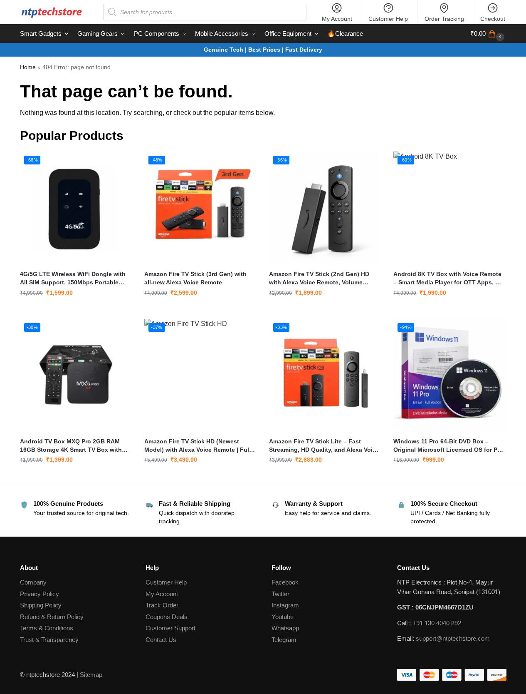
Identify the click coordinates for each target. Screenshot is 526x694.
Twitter (280, 593)
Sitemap (91, 674)
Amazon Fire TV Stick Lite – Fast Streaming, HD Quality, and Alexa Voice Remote (324, 446)
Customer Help (388, 18)
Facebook (285, 582)
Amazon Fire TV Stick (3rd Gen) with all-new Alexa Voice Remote (195, 278)
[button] (488, 34)
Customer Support (170, 628)
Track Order (162, 605)
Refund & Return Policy (52, 616)
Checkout (492, 18)
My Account (337, 18)
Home (28, 67)
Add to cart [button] (75, 310)
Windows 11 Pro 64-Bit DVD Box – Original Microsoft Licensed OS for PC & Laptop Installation (447, 446)
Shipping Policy (41, 605)
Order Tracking (444, 18)
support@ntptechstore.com (453, 638)
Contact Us (161, 639)
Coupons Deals (167, 616)
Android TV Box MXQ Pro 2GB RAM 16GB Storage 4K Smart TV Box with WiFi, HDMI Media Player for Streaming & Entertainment (74, 446)
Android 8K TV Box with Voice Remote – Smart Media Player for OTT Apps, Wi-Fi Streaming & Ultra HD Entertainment (448, 278)
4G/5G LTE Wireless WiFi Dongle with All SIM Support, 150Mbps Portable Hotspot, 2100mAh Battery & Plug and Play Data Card (73, 278)
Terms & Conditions (46, 628)
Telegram (284, 639)
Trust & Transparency (49, 639)
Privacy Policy (39, 593)
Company (33, 582)
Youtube (283, 616)
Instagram (285, 605)
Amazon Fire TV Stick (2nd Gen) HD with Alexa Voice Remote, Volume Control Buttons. (319, 278)
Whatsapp (285, 628)
